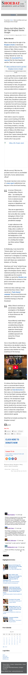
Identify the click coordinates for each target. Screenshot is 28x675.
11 (19, 638)
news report (10, 183)
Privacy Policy (6, 664)
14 (9, 640)
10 (17, 638)
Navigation (13, 15)
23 (14, 642)
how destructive (18, 390)
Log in (4, 654)
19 (4, 642)
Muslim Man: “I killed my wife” (11, 469)
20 (6, 642)
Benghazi (16, 464)
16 (14, 640)
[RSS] (6, 458)
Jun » (6, 646)
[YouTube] (15, 458)
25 (19, 642)
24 (17, 642)
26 (4, 644)
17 (17, 640)
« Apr (4, 646)
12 (4, 640)
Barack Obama (9, 464)
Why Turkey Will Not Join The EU (19, 471)
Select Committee (13, 466)
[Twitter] (9, 458)
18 (19, 640)
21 (9, 642)
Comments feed (6, 657)
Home (11, 20)
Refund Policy (18, 664)
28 (9, 644)
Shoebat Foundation (9, 35)
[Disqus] (15, 491)
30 (14, 644)
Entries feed (5, 656)
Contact (12, 664)
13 (6, 640)
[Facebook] (12, 458)
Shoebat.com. (22, 277)
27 (6, 644)
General (24, 35)
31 (17, 644)
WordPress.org (5, 659)
